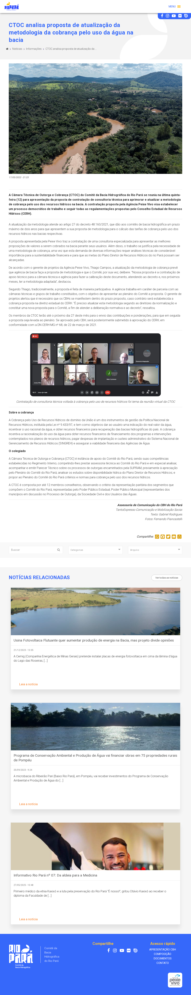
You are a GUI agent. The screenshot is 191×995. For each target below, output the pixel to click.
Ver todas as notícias (166, 577)
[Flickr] (180, 16)
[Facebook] (162, 16)
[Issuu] (186, 16)
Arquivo (134, 550)
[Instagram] (168, 16)
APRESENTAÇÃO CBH (162, 949)
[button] (172, 6)
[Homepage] (7, 48)
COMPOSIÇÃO (162, 954)
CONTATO (162, 963)
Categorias (77, 550)
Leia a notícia (28, 684)
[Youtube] (174, 16)
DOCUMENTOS (163, 958)
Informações (34, 48)
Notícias (17, 48)
